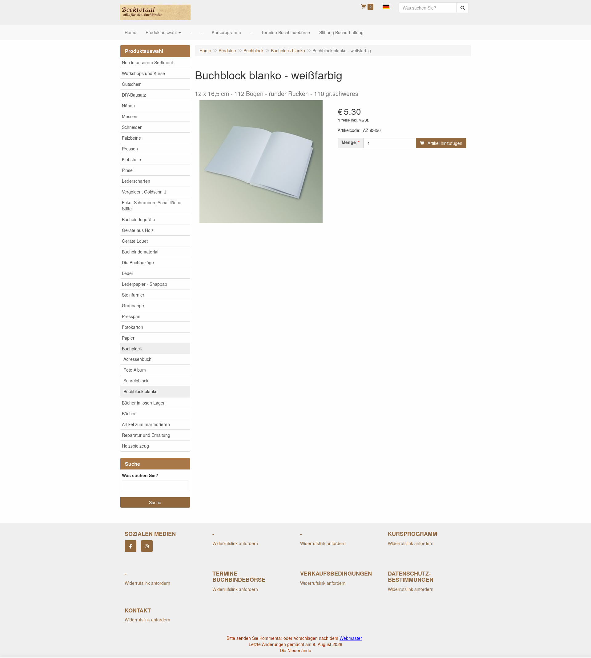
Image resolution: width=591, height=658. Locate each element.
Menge (349, 142)
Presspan (131, 316)
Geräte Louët (135, 241)
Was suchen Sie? (140, 475)
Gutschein (132, 84)
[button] (386, 6)
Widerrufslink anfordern (235, 543)
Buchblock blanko (140, 391)
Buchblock (132, 348)
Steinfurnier (133, 295)
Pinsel (128, 170)
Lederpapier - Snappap (144, 284)
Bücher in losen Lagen (144, 403)
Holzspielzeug (135, 446)
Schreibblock (135, 380)
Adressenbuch (137, 359)
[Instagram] (147, 546)
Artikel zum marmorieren (146, 424)
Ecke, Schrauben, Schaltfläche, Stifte (152, 205)
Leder (127, 273)
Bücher (129, 413)
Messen (129, 116)
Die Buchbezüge (138, 262)
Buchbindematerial (140, 252)
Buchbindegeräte (138, 219)
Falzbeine (131, 138)
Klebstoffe (131, 159)
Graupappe (133, 305)
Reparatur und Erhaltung (146, 435)
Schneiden (132, 127)
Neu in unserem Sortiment (147, 62)
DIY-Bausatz (134, 95)
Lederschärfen (136, 181)
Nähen (128, 105)
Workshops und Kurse (143, 73)
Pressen (130, 149)
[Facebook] (130, 546)
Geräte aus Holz (138, 230)
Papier (128, 338)
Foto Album (134, 370)
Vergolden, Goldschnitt (144, 192)
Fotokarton (132, 327)
